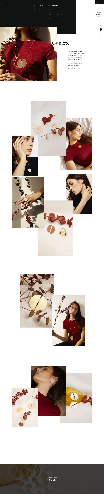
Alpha (58, 13)
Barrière (59, 17)
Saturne (51, 17)
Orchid (51, 13)
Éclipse (51, 22)
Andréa (59, 19)
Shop (99, 8)
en (100, 23)
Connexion (99, 20)
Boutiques (98, 14)
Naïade (51, 15)
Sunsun (51, 19)
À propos (98, 12)
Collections (96, 10)
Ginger (59, 15)
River (35, 13)
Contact (99, 16)
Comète (59, 22)
